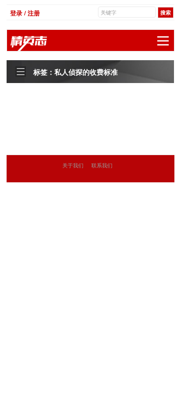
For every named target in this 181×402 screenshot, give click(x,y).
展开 (163, 41)
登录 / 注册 (25, 12)
